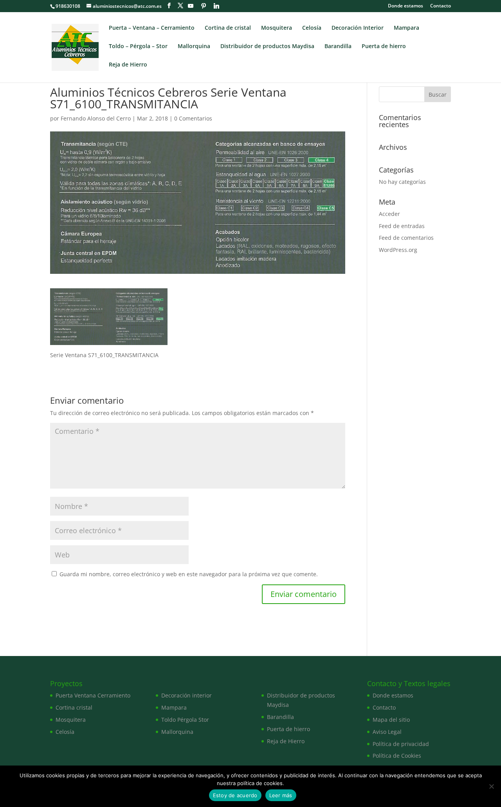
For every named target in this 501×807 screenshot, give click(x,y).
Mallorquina (194, 46)
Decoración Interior (358, 28)
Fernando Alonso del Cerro (96, 118)
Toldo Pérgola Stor (185, 719)
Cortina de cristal (228, 28)
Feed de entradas (402, 226)
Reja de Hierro (128, 65)
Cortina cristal (74, 707)
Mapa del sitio (391, 719)
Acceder (389, 213)
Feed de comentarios (406, 237)
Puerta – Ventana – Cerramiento (152, 28)
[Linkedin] (216, 6)
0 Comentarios (193, 118)
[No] (491, 786)
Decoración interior (186, 695)
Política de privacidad (401, 744)
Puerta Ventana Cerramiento (93, 695)
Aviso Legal (387, 731)
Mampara (406, 28)
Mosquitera (276, 28)
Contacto (440, 6)
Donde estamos (405, 6)
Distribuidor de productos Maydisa (267, 46)
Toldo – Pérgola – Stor (138, 46)
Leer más (280, 795)
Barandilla (337, 46)
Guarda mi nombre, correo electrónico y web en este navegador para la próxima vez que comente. (188, 574)
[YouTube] (190, 6)
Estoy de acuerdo (235, 795)
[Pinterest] (203, 6)
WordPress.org (398, 249)
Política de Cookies (397, 755)
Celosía (311, 28)
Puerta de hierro (384, 46)
